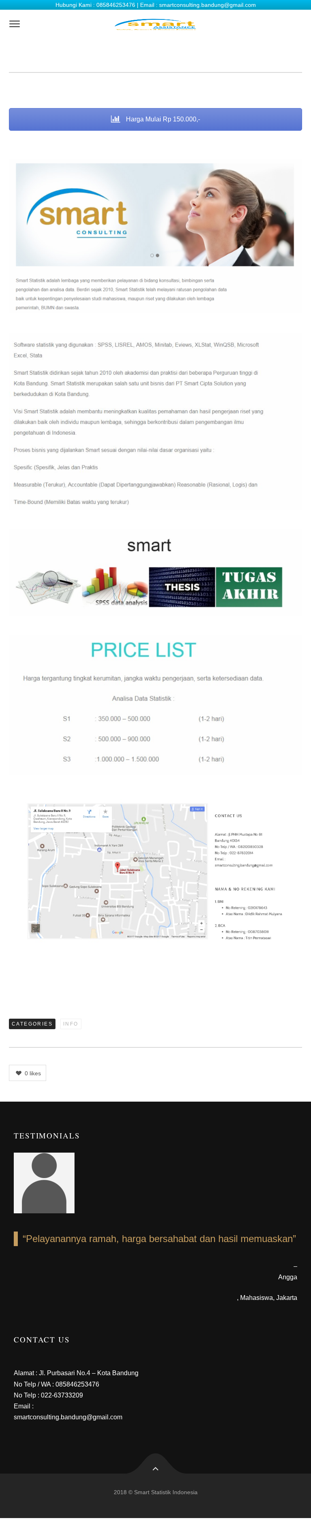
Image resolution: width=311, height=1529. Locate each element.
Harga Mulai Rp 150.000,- (162, 119)
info (71, 1024)
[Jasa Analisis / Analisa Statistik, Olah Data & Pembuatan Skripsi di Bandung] (155, 24)
